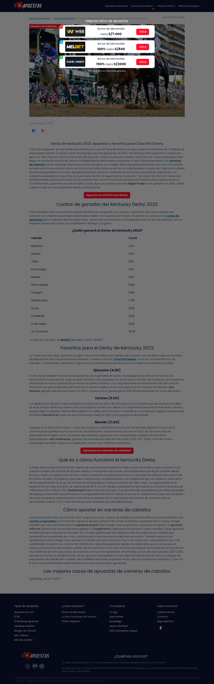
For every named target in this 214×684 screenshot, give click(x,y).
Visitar (143, 31)
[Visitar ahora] (75, 32)
